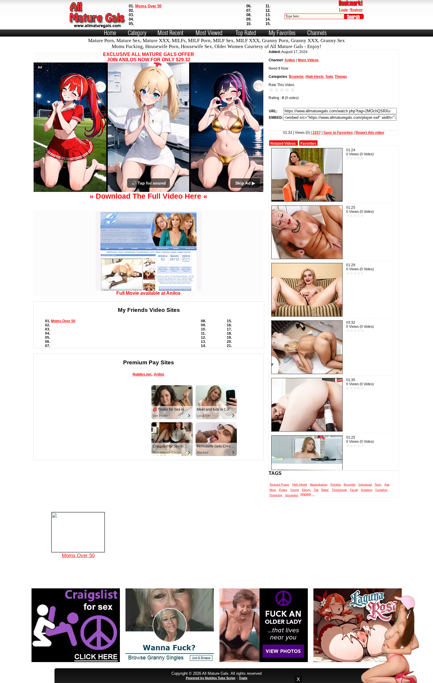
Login (343, 10)
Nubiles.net (142, 417)
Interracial (365, 484)
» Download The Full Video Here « (148, 239)
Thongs (341, 77)
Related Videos (283, 143)
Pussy (283, 489)
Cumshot (381, 489)
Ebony (306, 489)
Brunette (296, 77)
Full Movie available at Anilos (148, 336)
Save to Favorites (338, 133)
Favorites (308, 143)
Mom (273, 489)
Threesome (339, 489)
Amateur (366, 489)
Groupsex (291, 495)
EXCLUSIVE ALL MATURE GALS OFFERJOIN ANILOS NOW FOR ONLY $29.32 (148, 57)
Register (356, 10)
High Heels (314, 77)
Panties (335, 484)
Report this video (370, 133)
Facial (354, 489)
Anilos (159, 417)
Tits (316, 489)
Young (294, 489)
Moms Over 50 (148, 6)
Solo (329, 77)
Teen (378, 484)
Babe (325, 489)
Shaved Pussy (279, 484)
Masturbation (319, 484)
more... (307, 494)
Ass (386, 484)
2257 (317, 133)
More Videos (308, 60)
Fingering (276, 495)
